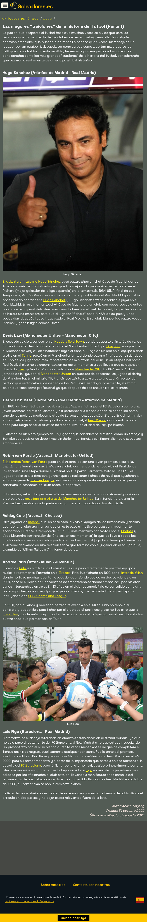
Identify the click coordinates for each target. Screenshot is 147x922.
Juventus (10, 614)
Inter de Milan (132, 573)
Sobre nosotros (53, 885)
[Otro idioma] (139, 898)
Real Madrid (97, 420)
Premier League (42, 480)
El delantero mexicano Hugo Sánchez (32, 281)
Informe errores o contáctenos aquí (29, 901)
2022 (47, 19)
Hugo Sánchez (54, 300)
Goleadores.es (35, 6)
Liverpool (113, 346)
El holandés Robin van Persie (25, 462)
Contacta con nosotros (91, 885)
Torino (26, 355)
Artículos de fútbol (20, 19)
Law (21, 369)
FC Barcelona (31, 765)
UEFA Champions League (47, 596)
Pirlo (22, 568)
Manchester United (56, 374)
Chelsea (127, 531)
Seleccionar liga (73, 918)
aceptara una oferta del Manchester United (59, 498)
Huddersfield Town (69, 341)
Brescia (64, 573)
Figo (89, 770)
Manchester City (88, 369)
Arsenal (33, 522)
